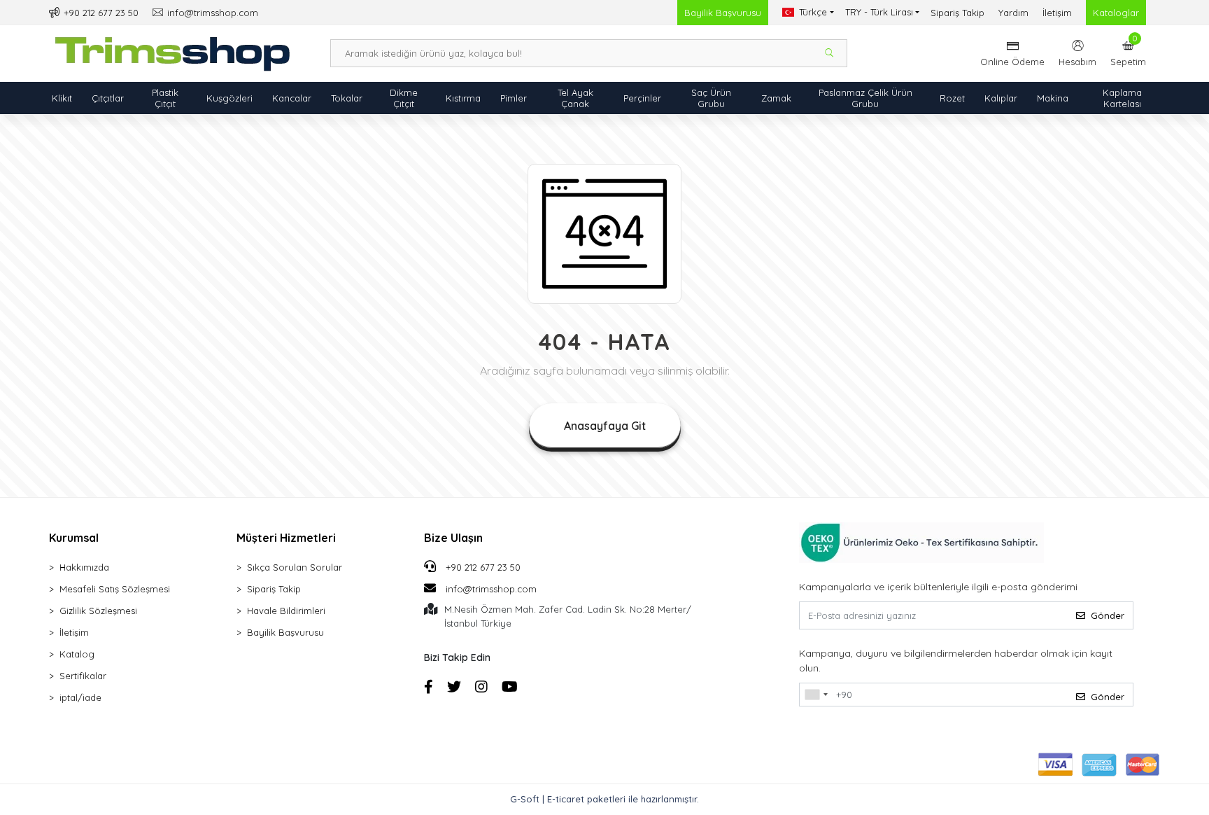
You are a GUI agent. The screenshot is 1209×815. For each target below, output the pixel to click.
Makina (1052, 98)
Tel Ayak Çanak (575, 98)
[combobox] (816, 694)
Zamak (776, 98)
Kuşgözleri (229, 98)
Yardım (1013, 12)
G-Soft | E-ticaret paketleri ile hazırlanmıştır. (604, 798)
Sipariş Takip (957, 12)
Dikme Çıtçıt (404, 98)
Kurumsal (74, 538)
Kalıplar (1000, 98)
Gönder (1107, 615)
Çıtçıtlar (108, 98)
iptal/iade (80, 697)
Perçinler (642, 98)
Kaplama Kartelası (1122, 98)
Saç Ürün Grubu (711, 98)
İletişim (1057, 12)
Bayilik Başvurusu (722, 12)
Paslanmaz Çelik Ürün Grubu (865, 98)
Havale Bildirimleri (286, 610)
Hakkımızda (84, 567)
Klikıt (62, 98)
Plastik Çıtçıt (165, 98)
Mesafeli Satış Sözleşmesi (114, 588)
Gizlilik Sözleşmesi (98, 610)
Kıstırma (463, 98)
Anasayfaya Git (605, 426)
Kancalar (291, 98)
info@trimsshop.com (491, 588)
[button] (1128, 53)
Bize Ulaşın (453, 538)
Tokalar (346, 98)
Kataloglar (1116, 12)
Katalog (76, 654)
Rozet (952, 98)
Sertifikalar (82, 675)
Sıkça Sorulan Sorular (294, 567)
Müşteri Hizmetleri (286, 538)
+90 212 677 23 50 (482, 567)
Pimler (513, 98)
